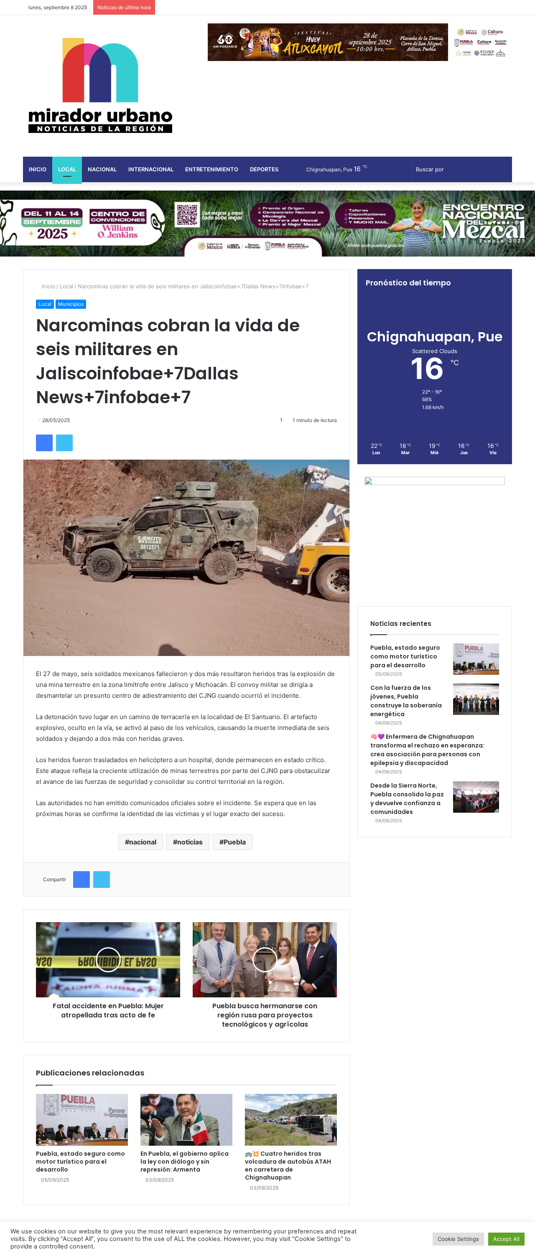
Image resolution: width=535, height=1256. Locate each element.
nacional (142, 842)
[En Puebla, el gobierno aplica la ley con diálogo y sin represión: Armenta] (186, 1120)
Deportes (264, 169)
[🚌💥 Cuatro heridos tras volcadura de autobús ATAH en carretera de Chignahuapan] (291, 1120)
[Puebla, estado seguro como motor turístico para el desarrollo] (82, 1120)
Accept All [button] (506, 1239)
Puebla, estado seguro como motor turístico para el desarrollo (80, 1161)
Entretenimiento (211, 169)
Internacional (150, 169)
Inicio (37, 169)
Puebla (235, 842)
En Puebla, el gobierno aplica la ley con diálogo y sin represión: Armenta (184, 1161)
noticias (190, 842)
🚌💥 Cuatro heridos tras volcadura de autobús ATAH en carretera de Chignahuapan (288, 1165)
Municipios (71, 304)
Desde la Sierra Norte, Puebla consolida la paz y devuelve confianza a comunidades (407, 798)
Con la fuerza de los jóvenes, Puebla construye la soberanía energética (406, 701)
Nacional (102, 169)
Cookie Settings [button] (458, 1239)
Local (67, 169)
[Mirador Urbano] (100, 86)
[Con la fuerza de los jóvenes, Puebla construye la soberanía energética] (476, 699)
